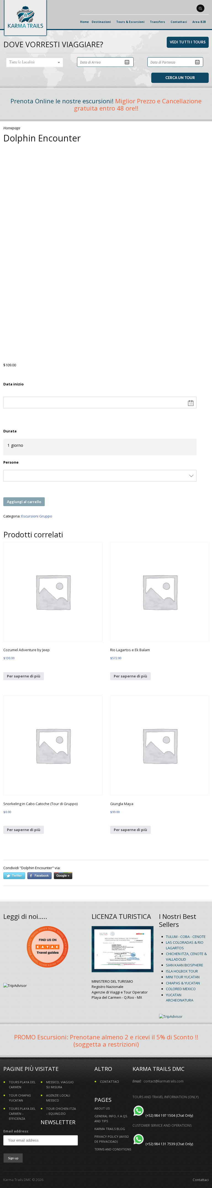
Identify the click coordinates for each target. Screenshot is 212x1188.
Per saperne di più (23, 676)
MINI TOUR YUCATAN (183, 976)
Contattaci (201, 1180)
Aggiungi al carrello (24, 502)
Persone (10, 462)
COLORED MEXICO (181, 988)
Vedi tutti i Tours (188, 42)
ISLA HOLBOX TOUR (182, 971)
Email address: (16, 1131)
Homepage (11, 127)
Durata (10, 431)
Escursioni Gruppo (36, 516)
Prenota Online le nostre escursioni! (61, 101)
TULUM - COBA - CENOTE (186, 936)
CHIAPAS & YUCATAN (183, 983)
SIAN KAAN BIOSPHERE (184, 965)
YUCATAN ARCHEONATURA (179, 997)
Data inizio (13, 384)
